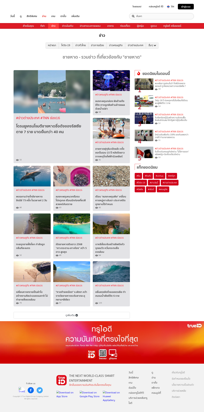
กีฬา (42, 26)
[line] (22, 390)
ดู (21, 16)
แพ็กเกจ (156, 388)
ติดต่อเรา (176, 397)
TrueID (19, 6)
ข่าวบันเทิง (67, 26)
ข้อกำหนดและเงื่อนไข (181, 379)
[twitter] (39, 390)
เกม (53, 16)
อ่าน (44, 16)
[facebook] (31, 390)
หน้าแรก (52, 45)
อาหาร (110, 26)
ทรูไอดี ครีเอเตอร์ (172, 26)
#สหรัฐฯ (171, 175)
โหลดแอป (137, 6)
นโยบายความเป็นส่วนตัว (183, 385)
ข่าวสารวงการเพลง (90, 26)
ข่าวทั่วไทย (80, 45)
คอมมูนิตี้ (156, 393)
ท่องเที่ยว (125, 26)
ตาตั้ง (63, 16)
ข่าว (53, 26)
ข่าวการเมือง (97, 45)
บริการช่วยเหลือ (179, 391)
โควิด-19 (65, 45)
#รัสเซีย (140, 189)
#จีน (138, 175)
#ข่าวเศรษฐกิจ (102, 94)
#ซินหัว (148, 175)
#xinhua (159, 175)
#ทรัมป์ (151, 189)
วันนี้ (12, 16)
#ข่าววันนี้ (154, 182)
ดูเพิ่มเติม (70, 315)
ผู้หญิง (140, 26)
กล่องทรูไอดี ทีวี (156, 6)
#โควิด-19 (141, 182)
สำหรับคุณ (28, 26)
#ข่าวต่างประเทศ (28, 118)
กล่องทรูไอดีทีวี (136, 393)
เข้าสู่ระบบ (185, 6)
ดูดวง (154, 26)
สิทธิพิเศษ (32, 16)
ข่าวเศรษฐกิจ (116, 45)
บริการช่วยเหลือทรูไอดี (138, 400)
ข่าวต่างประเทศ (135, 45)
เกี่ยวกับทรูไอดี (178, 372)
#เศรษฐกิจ (163, 189)
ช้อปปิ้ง (132, 388)
